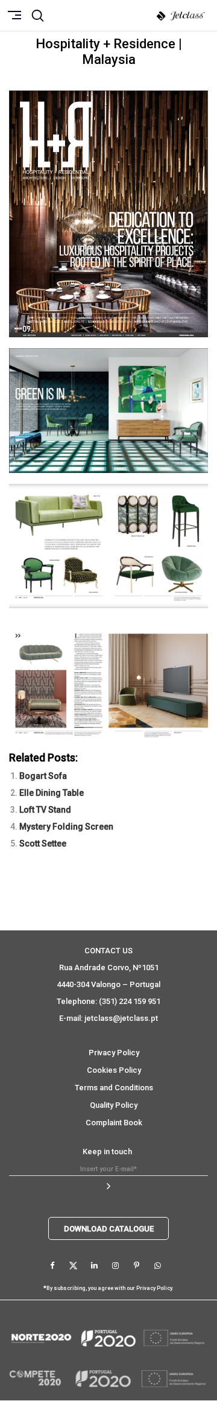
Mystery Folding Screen (66, 826)
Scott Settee (42, 843)
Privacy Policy (114, 1052)
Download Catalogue (109, 1228)
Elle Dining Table (51, 793)
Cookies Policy (114, 1070)
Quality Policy (113, 1105)
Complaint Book (114, 1122)
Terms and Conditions (114, 1087)
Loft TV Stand (45, 810)
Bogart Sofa (43, 776)
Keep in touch (107, 1151)
